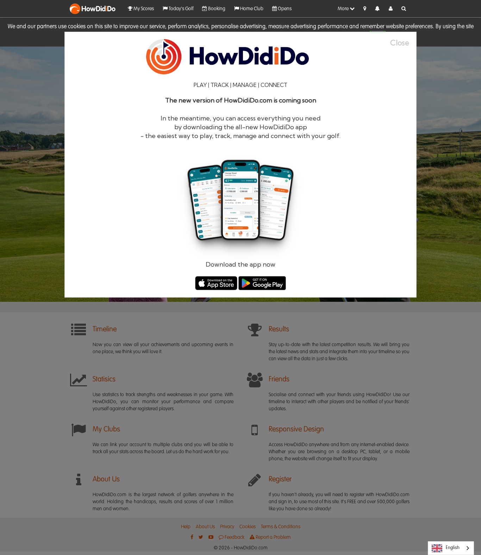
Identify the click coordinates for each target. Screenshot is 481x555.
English (453, 547)
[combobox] (451, 548)
